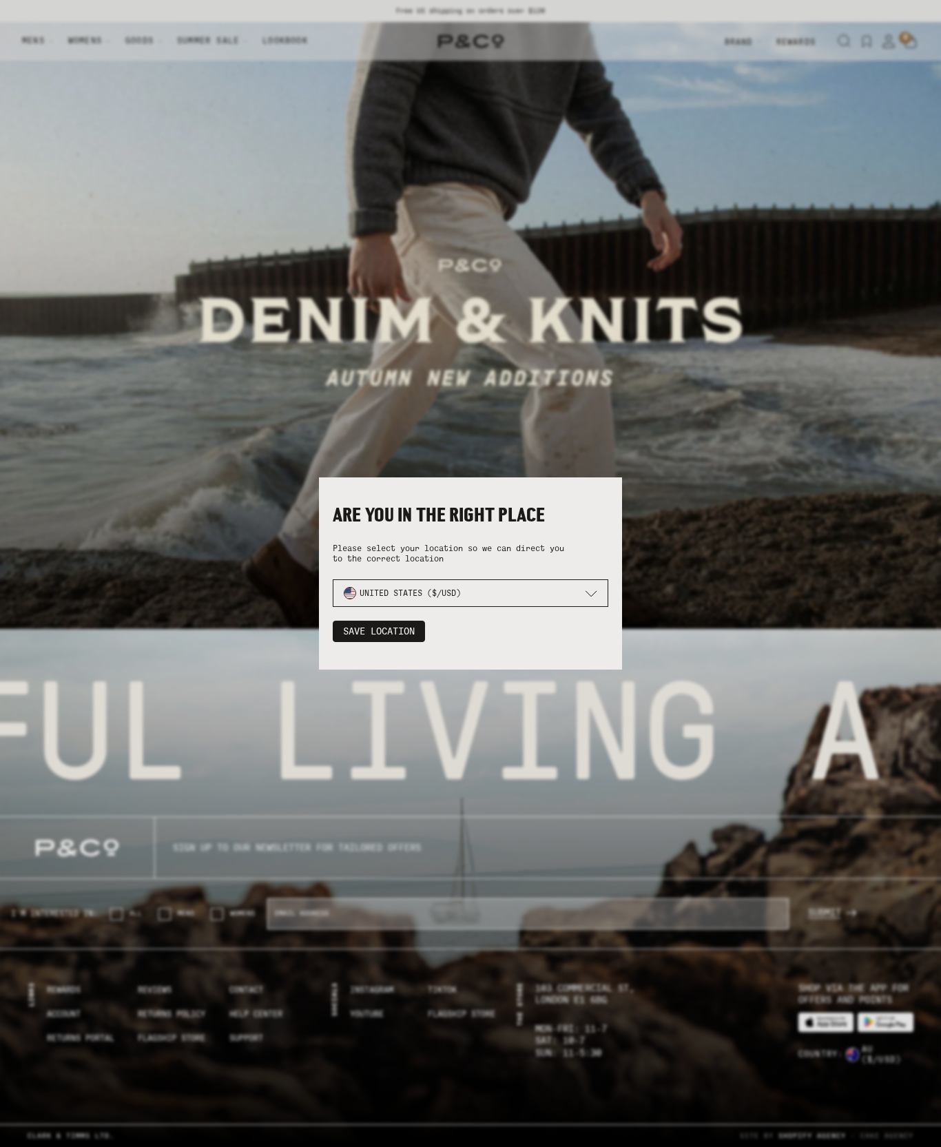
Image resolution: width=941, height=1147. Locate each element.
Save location (379, 631)
